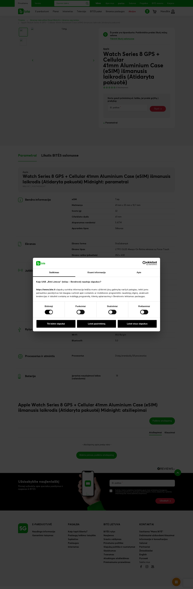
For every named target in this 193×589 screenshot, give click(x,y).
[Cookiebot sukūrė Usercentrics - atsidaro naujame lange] (144, 263)
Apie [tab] (139, 272)
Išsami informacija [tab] (96, 272)
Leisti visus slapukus (137, 324)
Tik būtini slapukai (56, 324)
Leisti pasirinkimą (96, 324)
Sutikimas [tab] (54, 272)
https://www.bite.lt (46, 289)
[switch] (81, 312)
